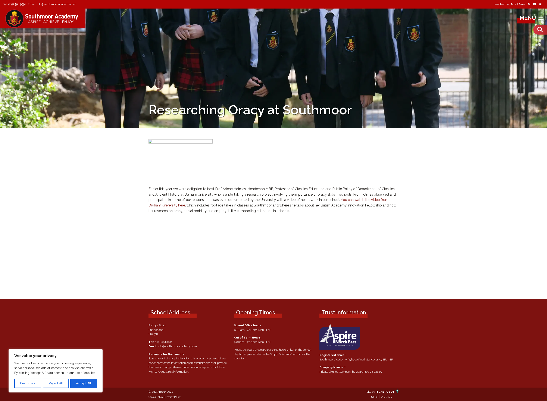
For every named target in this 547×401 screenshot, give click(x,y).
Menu (528, 18)
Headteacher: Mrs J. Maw (509, 4)
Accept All (83, 383)
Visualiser (386, 397)
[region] (56, 370)
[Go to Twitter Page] (534, 4)
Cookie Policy (156, 396)
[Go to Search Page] (540, 30)
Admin (374, 397)
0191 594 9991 (17, 4)
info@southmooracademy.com (56, 4)
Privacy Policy (173, 396)
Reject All (56, 383)
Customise (27, 383)
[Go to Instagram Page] (540, 4)
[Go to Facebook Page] (529, 4)
